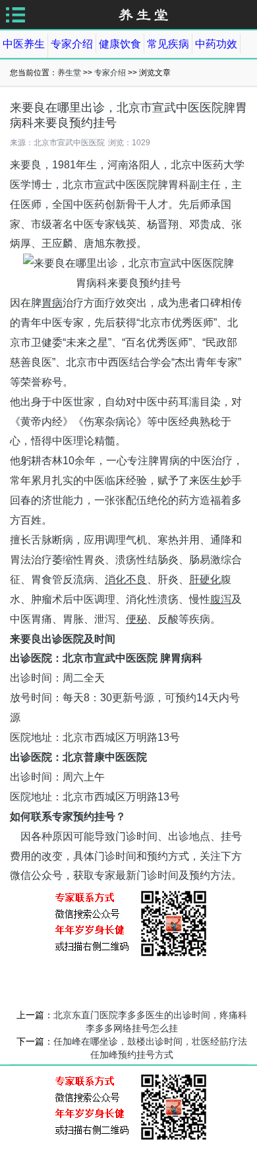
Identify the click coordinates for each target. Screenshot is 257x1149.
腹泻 (220, 599)
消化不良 (126, 579)
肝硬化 (205, 579)
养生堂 (69, 72)
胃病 (52, 302)
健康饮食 (120, 44)
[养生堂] (143, 14)
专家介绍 (72, 44)
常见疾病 (168, 44)
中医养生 (24, 44)
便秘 (136, 619)
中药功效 (216, 44)
